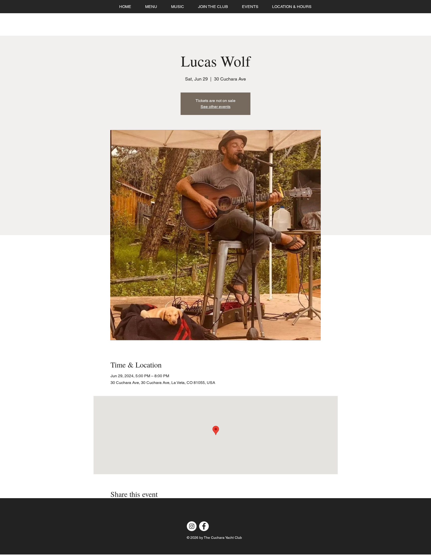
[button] (250, 6)
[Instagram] (192, 526)
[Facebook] (204, 526)
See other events (215, 106)
